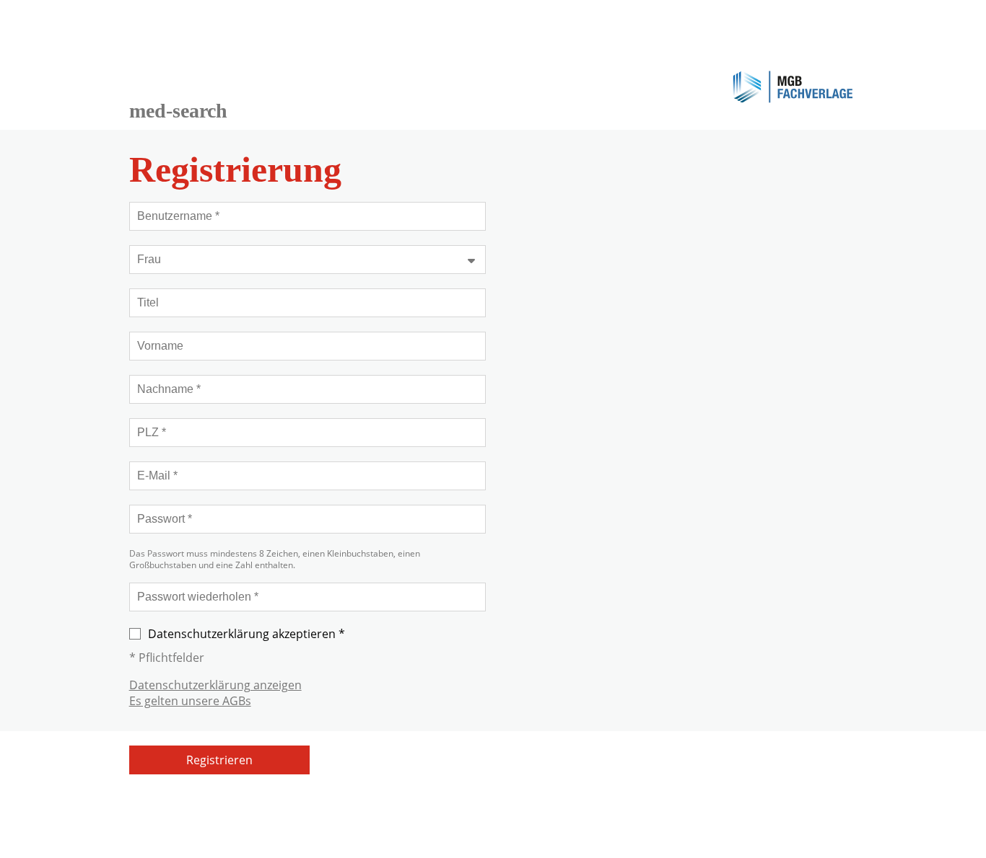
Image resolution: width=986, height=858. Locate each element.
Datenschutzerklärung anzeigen (215, 685)
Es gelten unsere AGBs (190, 701)
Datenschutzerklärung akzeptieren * (246, 634)
